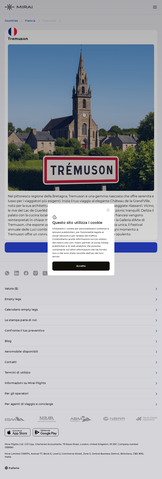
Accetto (81, 265)
